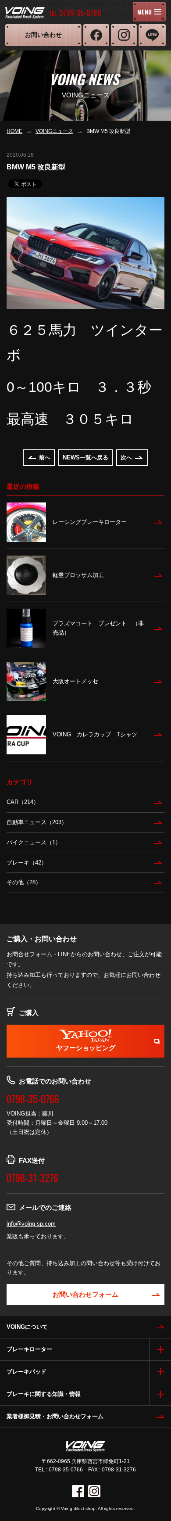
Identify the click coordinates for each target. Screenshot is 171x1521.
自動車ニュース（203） (37, 822)
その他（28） (24, 882)
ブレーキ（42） (27, 862)
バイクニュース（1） (34, 842)
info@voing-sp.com (31, 1223)
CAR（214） (23, 802)
